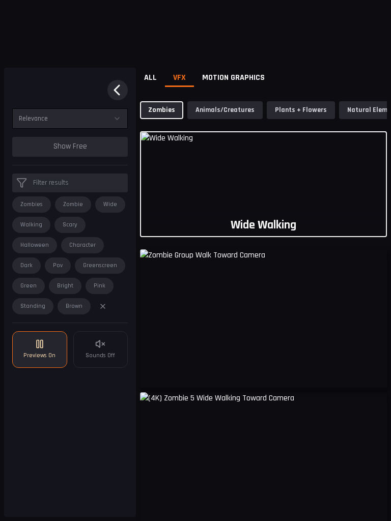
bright (65, 286)
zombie (73, 204)
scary (70, 224)
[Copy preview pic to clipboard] (154, 372)
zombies (31, 204)
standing (32, 306)
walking (31, 224)
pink (99, 286)
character (82, 245)
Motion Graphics (233, 77)
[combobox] (70, 118)
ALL (150, 77)
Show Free (70, 146)
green (28, 286)
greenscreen (100, 265)
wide (110, 204)
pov (58, 265)
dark (26, 265)
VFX (179, 77)
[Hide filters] (117, 90)
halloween (34, 245)
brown (74, 306)
